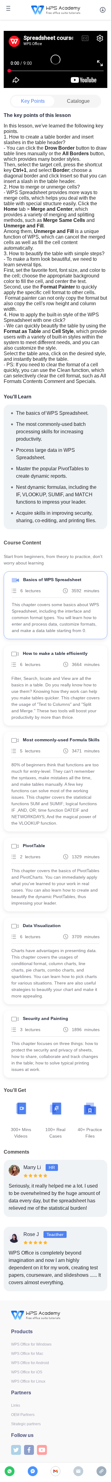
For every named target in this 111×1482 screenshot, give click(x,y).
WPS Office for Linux (28, 1381)
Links (15, 1405)
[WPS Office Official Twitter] (16, 1449)
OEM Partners (23, 1415)
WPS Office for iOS (26, 1372)
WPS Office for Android (30, 1363)
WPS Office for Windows (31, 1344)
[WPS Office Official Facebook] (29, 1449)
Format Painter (57, 286)
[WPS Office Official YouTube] (42, 1449)
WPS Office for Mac (27, 1353)
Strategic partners (26, 1424)
